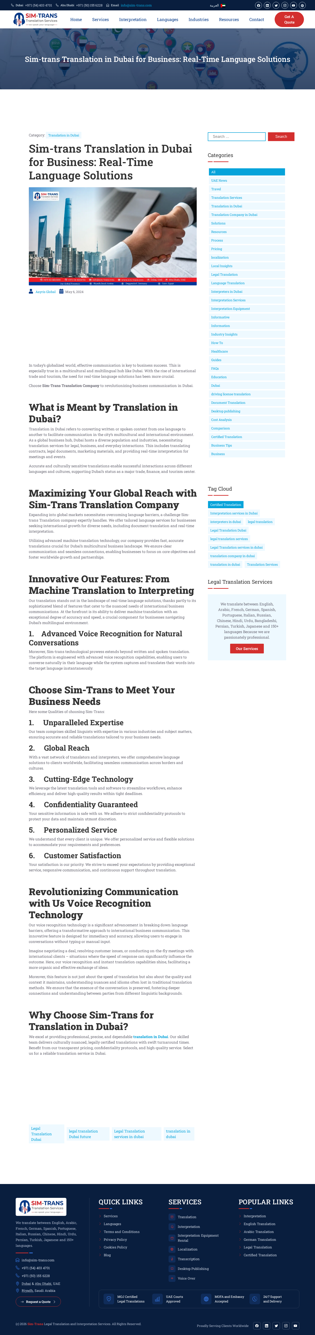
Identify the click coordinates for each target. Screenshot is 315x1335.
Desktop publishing (225, 411)
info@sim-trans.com (136, 5)
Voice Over (186, 1278)
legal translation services (229, 539)
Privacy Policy (115, 1239)
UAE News (219, 180)
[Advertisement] (113, 330)
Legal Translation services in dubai (129, 1134)
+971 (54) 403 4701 (38, 5)
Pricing (216, 249)
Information (220, 325)
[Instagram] (286, 1325)
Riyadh (27, 1290)
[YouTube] (295, 1325)
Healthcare (219, 351)
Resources (229, 19)
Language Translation (228, 283)
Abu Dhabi (43, 1283)
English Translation (260, 1224)
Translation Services (226, 197)
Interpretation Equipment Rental (198, 1238)
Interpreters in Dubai (226, 291)
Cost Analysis (221, 419)
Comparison (220, 428)
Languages (167, 19)
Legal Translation (224, 274)
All (213, 172)
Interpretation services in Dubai (234, 513)
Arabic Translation (259, 1231)
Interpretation (133, 19)
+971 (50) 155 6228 (89, 5)
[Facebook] (257, 1325)
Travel (216, 189)
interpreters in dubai (225, 522)
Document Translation (228, 402)
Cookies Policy (115, 1247)
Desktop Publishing (193, 1268)
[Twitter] (276, 1325)
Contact (256, 19)
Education (219, 377)
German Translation (260, 1239)
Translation (187, 1217)
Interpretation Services (228, 300)
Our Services (247, 648)
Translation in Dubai (63, 135)
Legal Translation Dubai (41, 1134)
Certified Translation (226, 437)
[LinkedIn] (266, 1325)
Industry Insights (224, 334)
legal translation (260, 522)
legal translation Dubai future (83, 1134)
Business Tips (221, 445)
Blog (107, 1255)
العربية (214, 5)
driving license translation (231, 394)
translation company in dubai (232, 556)
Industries (199, 19)
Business (218, 454)
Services (100, 19)
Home (76, 19)
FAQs (215, 368)
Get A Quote (289, 19)
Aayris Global (46, 292)
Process (217, 240)
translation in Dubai (150, 1036)
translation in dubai (178, 1134)
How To (217, 343)
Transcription (189, 1259)
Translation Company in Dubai (234, 214)
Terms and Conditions (122, 1231)
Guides (216, 360)
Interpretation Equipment (230, 308)
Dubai (215, 385)
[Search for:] (237, 136)
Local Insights (221, 266)
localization (220, 257)
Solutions (218, 223)
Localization (188, 1249)
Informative (220, 317)
